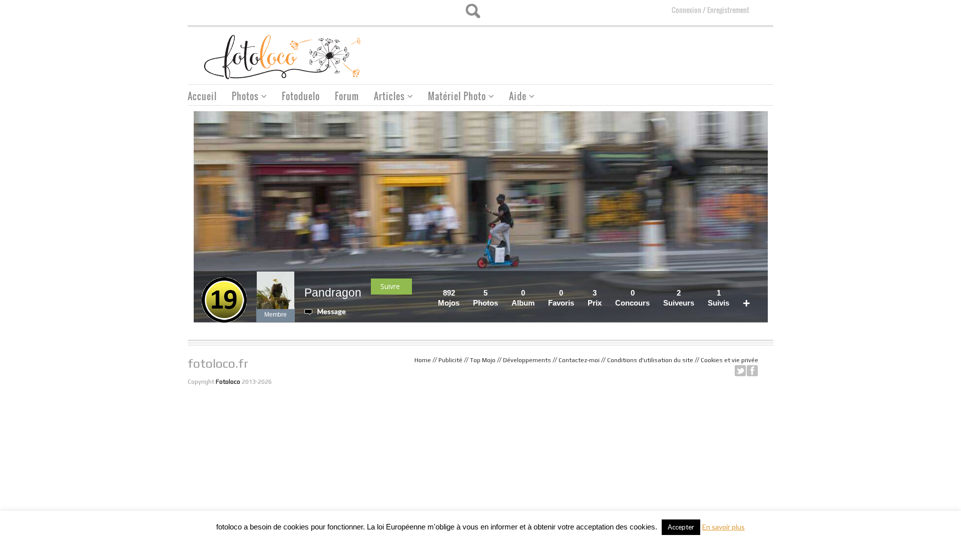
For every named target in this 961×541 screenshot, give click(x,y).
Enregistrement (728, 10)
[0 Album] (538, 293)
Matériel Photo (453, 97)
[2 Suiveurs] (697, 293)
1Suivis (718, 298)
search (472, 11)
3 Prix (595, 298)
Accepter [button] (681, 527)
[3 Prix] (605, 293)
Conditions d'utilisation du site (650, 360)
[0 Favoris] (577, 293)
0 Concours (632, 298)
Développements (527, 360)
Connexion (686, 10)
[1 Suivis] (732, 293)
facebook (752, 370)
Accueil (202, 96)
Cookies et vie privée (729, 360)
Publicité (450, 360)
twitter (740, 370)
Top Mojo (483, 360)
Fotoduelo (301, 96)
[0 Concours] (653, 293)
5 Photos (485, 298)
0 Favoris (561, 298)
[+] (753, 293)
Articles (385, 97)
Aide (514, 97)
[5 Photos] (501, 293)
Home (422, 360)
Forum (347, 96)
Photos (241, 97)
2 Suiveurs (678, 298)
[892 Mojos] (462, 293)
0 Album (523, 298)
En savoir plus (723, 526)
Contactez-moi (579, 360)
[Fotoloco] (283, 56)
